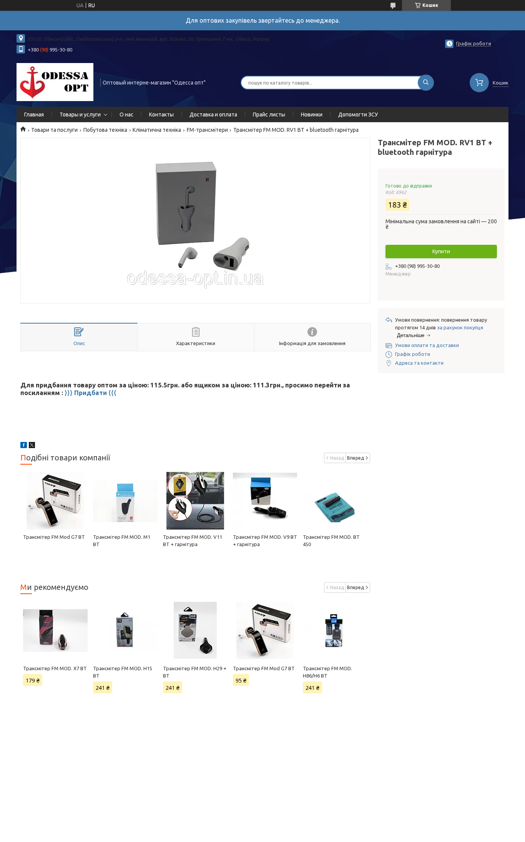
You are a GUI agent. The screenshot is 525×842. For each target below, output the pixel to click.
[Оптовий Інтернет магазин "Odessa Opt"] (55, 82)
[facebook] (23, 446)
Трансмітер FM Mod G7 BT (54, 537)
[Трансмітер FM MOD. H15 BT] (125, 630)
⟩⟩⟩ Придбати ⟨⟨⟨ (90, 392)
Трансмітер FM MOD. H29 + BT (194, 672)
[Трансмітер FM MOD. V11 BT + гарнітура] (195, 501)
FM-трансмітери (207, 130)
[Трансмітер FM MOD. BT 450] (335, 501)
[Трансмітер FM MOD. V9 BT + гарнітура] (265, 501)
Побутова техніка (105, 130)
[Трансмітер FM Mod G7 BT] (55, 501)
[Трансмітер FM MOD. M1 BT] (125, 501)
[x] (32, 446)
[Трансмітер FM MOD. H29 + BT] (195, 630)
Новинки (311, 114)
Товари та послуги (54, 130)
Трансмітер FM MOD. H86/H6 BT (327, 672)
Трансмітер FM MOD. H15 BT (122, 672)
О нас (126, 114)
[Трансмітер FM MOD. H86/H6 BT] (335, 630)
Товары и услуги (80, 114)
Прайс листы (269, 114)
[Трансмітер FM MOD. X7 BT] (55, 630)
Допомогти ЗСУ (358, 114)
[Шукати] (426, 83)
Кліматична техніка (157, 130)
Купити (441, 251)
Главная (34, 114)
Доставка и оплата (213, 114)
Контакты (161, 114)
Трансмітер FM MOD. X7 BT (55, 668)
